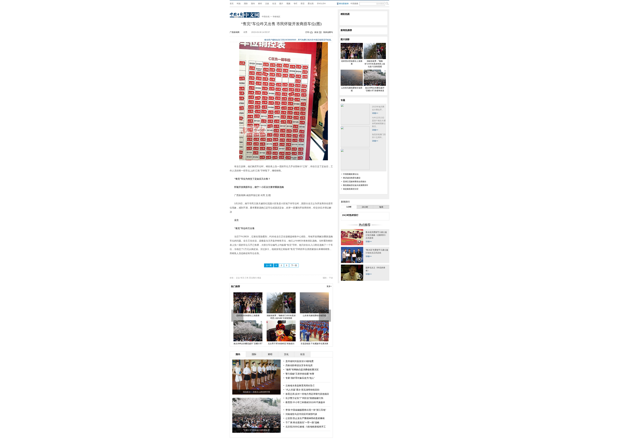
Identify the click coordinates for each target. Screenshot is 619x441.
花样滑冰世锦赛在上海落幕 (248, 315)
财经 (260, 3)
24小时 (365, 207)
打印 (307, 32)
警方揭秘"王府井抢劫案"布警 (299, 373)
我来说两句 (328, 32)
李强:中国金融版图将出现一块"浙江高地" (305, 410)
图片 (281, 3)
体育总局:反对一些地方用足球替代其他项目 (307, 394)
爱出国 (311, 3)
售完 (242, 278)
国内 (253, 3)
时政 (239, 3)
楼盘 (259, 278)
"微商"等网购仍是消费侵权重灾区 (302, 369)
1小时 (348, 207)
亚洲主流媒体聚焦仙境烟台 (354, 181)
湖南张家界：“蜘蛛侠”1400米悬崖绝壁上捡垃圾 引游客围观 (281, 316)
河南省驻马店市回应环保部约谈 (301, 414)
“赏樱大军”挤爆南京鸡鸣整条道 (256, 430)
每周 (381, 207)
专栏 (295, 3)
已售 (247, 278)
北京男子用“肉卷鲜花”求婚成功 (281, 343)
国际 (246, 3)
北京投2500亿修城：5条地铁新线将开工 (305, 426)
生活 (274, 3)
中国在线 (266, 16)
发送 (316, 32)
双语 (303, 3)
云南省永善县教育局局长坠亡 (300, 385)
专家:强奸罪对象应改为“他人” (300, 378)
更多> (329, 286)
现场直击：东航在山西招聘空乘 (256, 392)
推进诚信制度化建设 (351, 178)
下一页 (294, 265)
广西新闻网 (234, 32)
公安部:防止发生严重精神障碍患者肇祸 (304, 418)
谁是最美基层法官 (351, 189)
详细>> (375, 113)
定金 (238, 278)
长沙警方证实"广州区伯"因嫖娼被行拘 (304, 398)
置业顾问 (253, 278)
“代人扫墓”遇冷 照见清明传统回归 (302, 389)
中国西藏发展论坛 (351, 174)
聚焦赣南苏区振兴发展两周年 (355, 185)
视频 (288, 3)
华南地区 (276, 16)
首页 (232, 3)
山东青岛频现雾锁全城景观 (314, 315)
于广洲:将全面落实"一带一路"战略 (302, 422)
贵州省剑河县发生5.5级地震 (299, 361)
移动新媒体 (344, 3)
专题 (343, 100)
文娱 (267, 3)
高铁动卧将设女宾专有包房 (299, 365)
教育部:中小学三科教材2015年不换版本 (305, 402)
